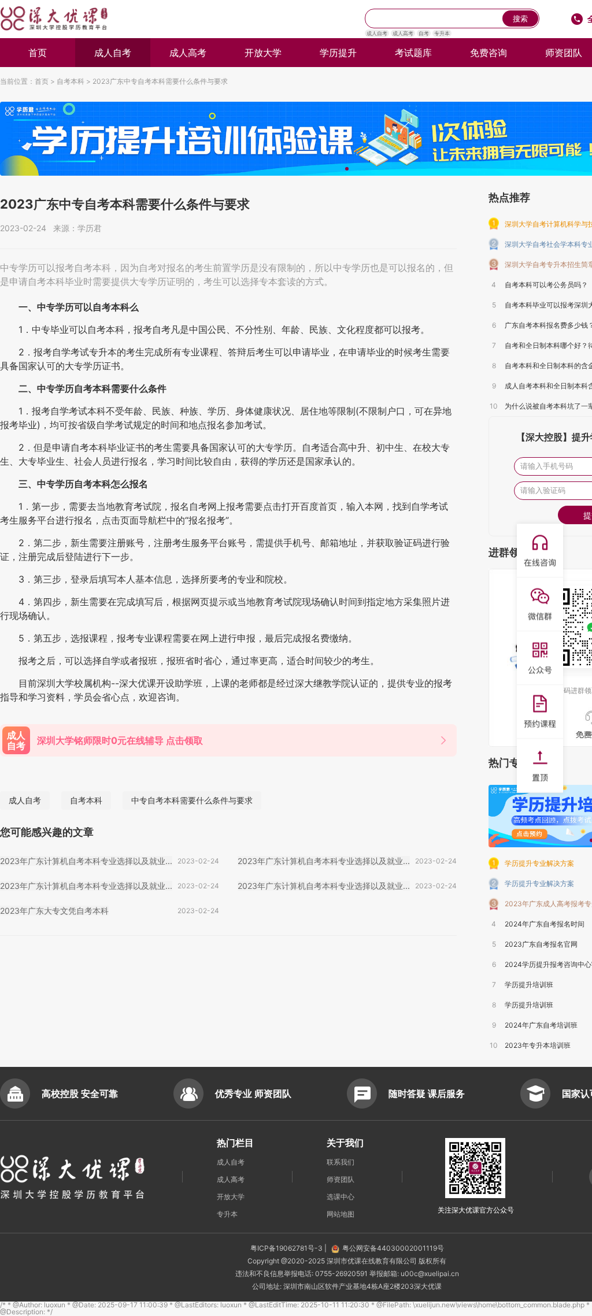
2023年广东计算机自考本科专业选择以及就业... (86, 861)
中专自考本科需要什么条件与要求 (192, 800)
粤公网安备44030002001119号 (393, 1248)
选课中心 (340, 1196)
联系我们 (340, 1162)
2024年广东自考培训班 (541, 1025)
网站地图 (340, 1214)
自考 (424, 33)
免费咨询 (488, 52)
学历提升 (338, 52)
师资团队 (340, 1179)
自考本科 (70, 81)
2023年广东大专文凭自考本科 (54, 910)
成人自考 (377, 33)
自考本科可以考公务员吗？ (546, 284)
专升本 (442, 33)
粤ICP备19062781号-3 (287, 1248)
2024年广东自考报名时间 (544, 924)
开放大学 (263, 52)
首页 (37, 52)
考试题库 (413, 52)
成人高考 (403, 33)
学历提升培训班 (529, 984)
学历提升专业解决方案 (539, 863)
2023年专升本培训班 (538, 1045)
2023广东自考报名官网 (541, 944)
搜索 (520, 18)
